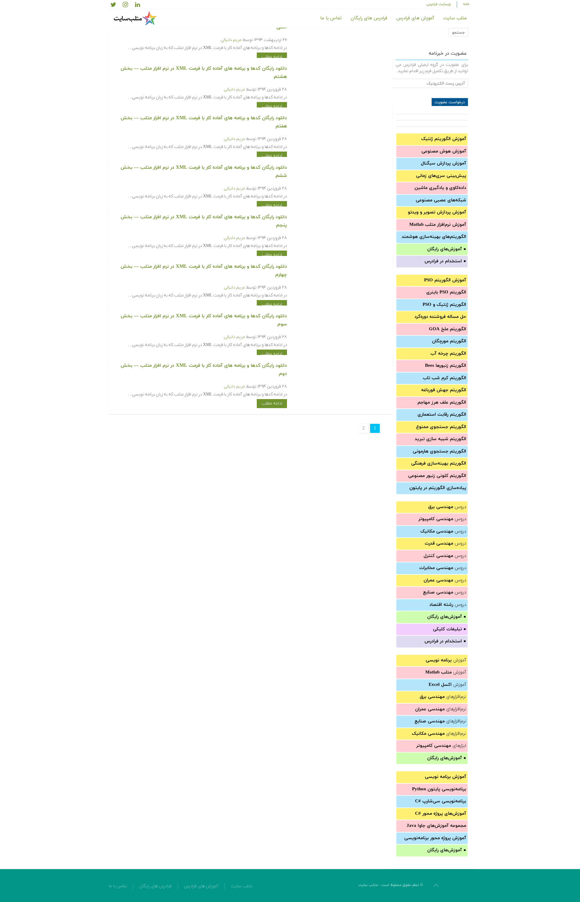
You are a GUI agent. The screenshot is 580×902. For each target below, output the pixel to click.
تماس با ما (331, 18)
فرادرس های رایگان (369, 18)
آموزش (446, 660)
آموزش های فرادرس (415, 18)
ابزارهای (441, 746)
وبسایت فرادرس (439, 4)
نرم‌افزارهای (443, 697)
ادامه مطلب (272, 57)
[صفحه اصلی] (136, 18)
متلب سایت (455, 18)
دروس (447, 507)
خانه (466, 4)
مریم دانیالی (231, 40)
